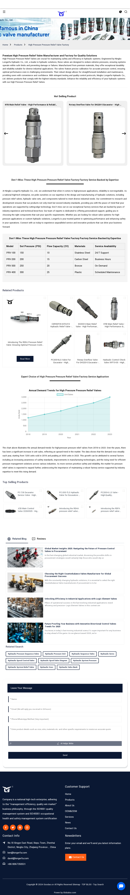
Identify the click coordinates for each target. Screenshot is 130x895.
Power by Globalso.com (65, 892)
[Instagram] (27, 827)
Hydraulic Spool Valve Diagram (53, 660)
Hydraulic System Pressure (85, 660)
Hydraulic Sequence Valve (83, 654)
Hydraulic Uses (46, 667)
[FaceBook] (6, 827)
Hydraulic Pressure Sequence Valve (23, 654)
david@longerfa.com (18, 858)
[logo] (62, 13)
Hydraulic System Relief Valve (21, 667)
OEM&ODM (71, 811)
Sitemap (76, 884)
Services (69, 817)
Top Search (98, 884)
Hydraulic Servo (107, 654)
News (68, 822)
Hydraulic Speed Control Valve (21, 660)
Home (5, 44)
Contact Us (71, 828)
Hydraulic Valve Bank (68, 667)
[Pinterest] (20, 827)
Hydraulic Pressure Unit (55, 654)
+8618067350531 (17, 864)
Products (18, 44)
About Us (69, 805)
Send (65, 755)
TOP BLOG (87, 884)
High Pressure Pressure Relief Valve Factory (48, 44)
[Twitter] (13, 827)
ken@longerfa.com (17, 852)
